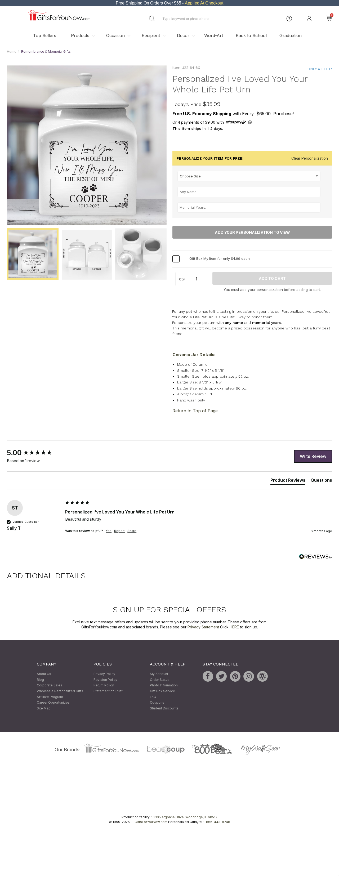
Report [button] (119, 531)
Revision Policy (105, 680)
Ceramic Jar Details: (194, 354)
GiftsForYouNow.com (151, 822)
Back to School (251, 35)
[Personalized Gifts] (59, 19)
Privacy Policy (104, 674)
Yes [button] (108, 531)
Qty (182, 279)
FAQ (153, 697)
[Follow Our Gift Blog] (262, 676)
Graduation (290, 35)
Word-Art (213, 35)
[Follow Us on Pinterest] (235, 676)
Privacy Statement (203, 627)
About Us (44, 674)
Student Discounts (164, 708)
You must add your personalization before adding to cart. (272, 290)
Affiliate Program (50, 697)
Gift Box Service (162, 691)
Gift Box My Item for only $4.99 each (219, 259)
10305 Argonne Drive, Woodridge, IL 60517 (184, 817)
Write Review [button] (313, 456)
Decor (183, 35)
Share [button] (131, 531)
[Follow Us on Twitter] (221, 676)
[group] (35, 453)
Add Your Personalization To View (252, 232)
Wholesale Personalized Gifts (60, 691)
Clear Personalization (309, 158)
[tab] (287, 481)
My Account (159, 674)
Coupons (157, 703)
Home (11, 51)
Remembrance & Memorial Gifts (46, 51)
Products (80, 35)
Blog (40, 680)
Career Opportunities (53, 703)
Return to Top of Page (195, 411)
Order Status (160, 680)
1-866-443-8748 (216, 822)
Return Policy (103, 685)
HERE (234, 627)
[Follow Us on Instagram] (248, 676)
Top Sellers (44, 35)
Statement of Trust (108, 691)
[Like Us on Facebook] (208, 676)
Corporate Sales (49, 685)
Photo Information (164, 685)
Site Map (44, 708)
